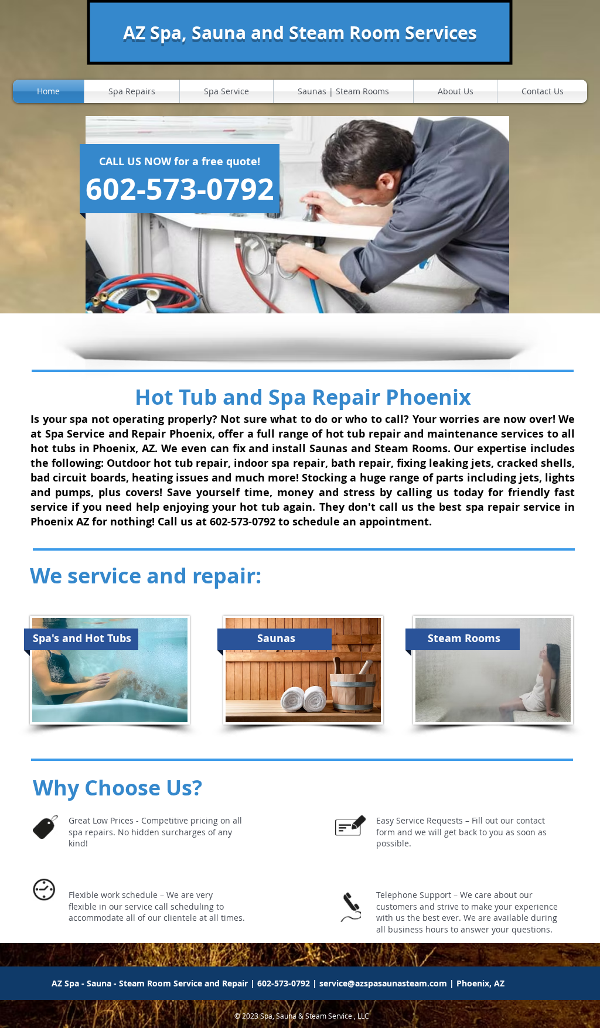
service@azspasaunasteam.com (383, 983)
